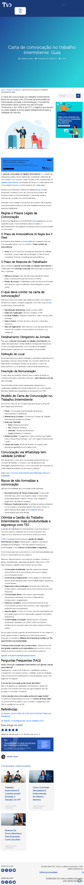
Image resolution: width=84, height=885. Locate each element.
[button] (63, 4)
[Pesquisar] (78, 96)
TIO (4, 539)
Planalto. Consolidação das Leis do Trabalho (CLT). (24, 721)
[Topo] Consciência (13, 90)
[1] (39, 190)
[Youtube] (14, 870)
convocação (27, 241)
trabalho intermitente (9, 182)
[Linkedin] (10, 870)
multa (32, 510)
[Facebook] (2, 870)
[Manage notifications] (79, 880)
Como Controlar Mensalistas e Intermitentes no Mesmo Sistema (41, 793)
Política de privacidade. (49, 872)
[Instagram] (6, 870)
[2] (50, 303)
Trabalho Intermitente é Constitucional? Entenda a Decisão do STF (13, 793)
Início (3, 90)
